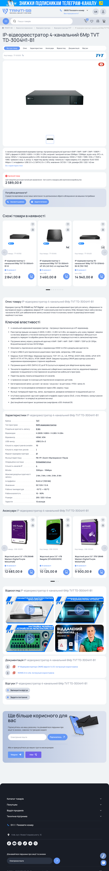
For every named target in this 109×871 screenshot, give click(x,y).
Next (104, 252)
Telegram (14, 755)
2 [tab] (51, 289)
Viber (31, 755)
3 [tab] (53, 289)
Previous (4, 252)
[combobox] (41, 21)
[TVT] (100, 55)
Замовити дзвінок (17, 202)
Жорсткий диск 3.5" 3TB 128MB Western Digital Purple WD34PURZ (89, 559)
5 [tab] (57, 289)
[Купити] (31, 276)
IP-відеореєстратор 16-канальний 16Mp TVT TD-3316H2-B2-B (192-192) (90, 263)
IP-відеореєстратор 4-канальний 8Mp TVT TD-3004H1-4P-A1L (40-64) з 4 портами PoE (54, 263)
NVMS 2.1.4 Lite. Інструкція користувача (36, 673)
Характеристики (36, 48)
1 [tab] (48, 289)
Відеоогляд (61, 48)
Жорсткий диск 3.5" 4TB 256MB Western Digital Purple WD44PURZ (19, 559)
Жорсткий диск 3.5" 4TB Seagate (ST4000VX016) (51, 557)
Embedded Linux (43, 462)
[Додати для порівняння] (32, 229)
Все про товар (12, 48)
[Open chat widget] (103, 863)
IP (37, 453)
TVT (37, 421)
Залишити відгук (19, 690)
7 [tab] (60, 289)
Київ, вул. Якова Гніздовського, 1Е (27, 834)
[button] (91, 21)
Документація (74, 48)
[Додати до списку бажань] (32, 224)
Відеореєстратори (43, 28)
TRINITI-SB (8, 28)
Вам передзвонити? (71, 13)
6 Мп (38, 429)
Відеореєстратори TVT (62, 28)
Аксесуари (50, 48)
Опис (25, 48)
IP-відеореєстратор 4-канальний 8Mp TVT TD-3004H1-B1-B (19, 263)
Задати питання (40, 202)
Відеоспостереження (24, 28)
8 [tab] (62, 289)
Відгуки (85, 48)
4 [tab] (55, 289)
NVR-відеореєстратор (46, 425)
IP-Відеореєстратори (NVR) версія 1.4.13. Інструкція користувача (48, 666)
